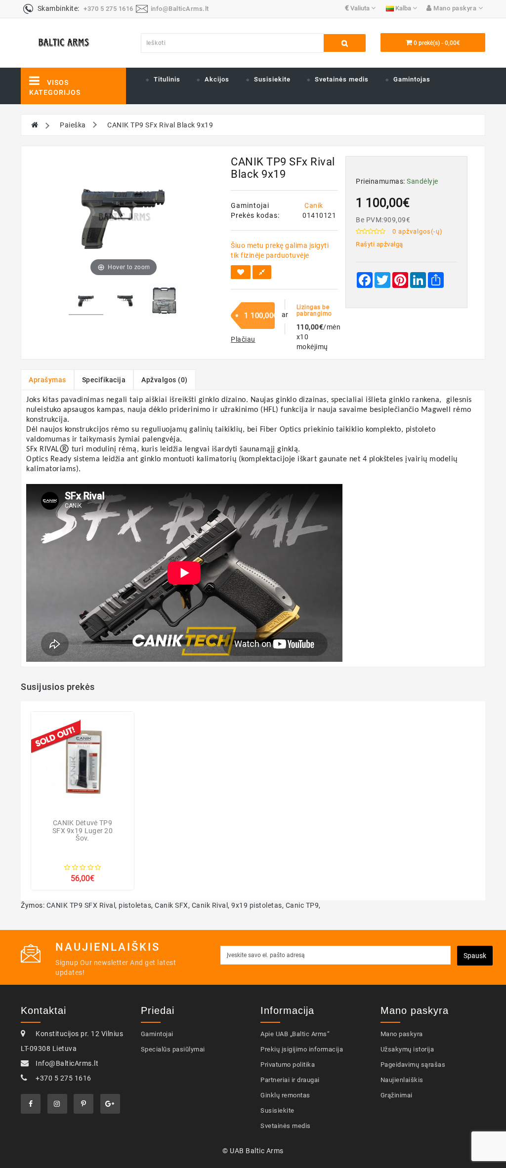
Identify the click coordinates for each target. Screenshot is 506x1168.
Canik (313, 205)
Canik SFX (171, 905)
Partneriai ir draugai (290, 1080)
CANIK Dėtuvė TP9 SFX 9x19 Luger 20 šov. (82, 830)
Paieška (73, 125)
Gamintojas (411, 79)
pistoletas (135, 905)
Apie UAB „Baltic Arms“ (295, 1034)
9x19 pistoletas (256, 905)
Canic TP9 (302, 905)
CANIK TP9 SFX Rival (81, 905)
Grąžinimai (396, 1095)
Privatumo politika (287, 1064)
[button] (243, 339)
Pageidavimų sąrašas (413, 1064)
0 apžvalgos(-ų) (417, 231)
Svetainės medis (342, 79)
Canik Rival (210, 905)
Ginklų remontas (285, 1095)
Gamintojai (157, 1034)
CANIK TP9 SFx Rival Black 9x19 (160, 125)
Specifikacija (104, 380)
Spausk (475, 956)
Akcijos (217, 79)
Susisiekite (272, 79)
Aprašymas (47, 380)
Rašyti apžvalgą (379, 244)
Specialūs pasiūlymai (173, 1049)
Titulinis (167, 79)
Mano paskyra (401, 1034)
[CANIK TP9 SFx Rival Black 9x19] (86, 302)
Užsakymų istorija (407, 1049)
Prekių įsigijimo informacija (301, 1049)
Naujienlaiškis (401, 1080)
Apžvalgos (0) (164, 380)
